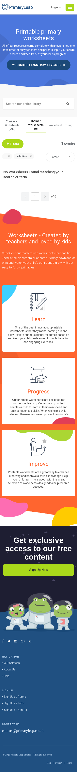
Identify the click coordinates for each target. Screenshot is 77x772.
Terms (69, 762)
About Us (9, 669)
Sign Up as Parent (15, 696)
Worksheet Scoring (60, 125)
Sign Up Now (38, 569)
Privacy (58, 762)
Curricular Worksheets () (12, 125)
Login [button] (54, 7)
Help (6, 676)
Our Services (12, 662)
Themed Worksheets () (36, 124)
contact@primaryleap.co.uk (23, 730)
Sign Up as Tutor (14, 703)
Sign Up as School (15, 709)
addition (22, 156)
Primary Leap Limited (21, 754)
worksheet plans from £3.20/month (38, 65)
